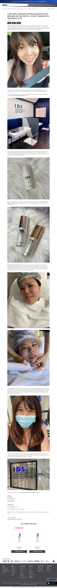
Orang (21, 571)
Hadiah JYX (22, 575)
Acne (24, 584)
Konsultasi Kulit (52, 8)
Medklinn (9, 8)
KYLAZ (35, 584)
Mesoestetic (14, 8)
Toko (21, 569)
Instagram (40, 569)
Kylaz (22, 8)
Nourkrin (18, 8)
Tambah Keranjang (19, 551)
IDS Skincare (4, 8)
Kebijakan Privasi (32, 574)
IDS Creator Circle (35, 8)
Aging (27, 584)
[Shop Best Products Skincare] (4, 5)
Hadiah (3, 572)
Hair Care (25, 8)
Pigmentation (31, 584)
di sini (21, 519)
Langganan (29, 8)
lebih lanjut (43, 1)
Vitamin (22, 584)
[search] (9, 5)
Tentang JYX (38, 587)
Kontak (30, 569)
